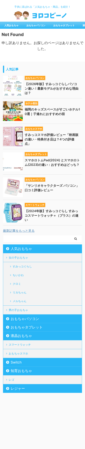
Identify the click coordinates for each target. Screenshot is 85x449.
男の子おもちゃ (18, 310)
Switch (16, 362)
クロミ (17, 283)
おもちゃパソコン (35, 25)
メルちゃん (19, 301)
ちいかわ (18, 275)
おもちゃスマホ (18, 353)
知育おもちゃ (21, 371)
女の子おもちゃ (18, 257)
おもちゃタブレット (64, 25)
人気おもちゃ (11, 25)
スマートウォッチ (20, 344)
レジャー (18, 388)
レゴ (11, 379)
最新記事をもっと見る (19, 231)
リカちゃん (19, 292)
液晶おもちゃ (21, 336)
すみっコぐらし (22, 266)
